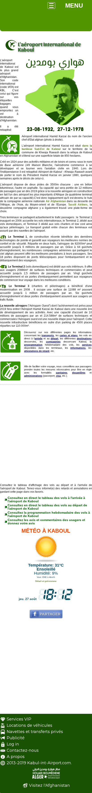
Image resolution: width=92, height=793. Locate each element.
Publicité (16, 737)
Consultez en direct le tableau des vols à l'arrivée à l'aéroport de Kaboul (46, 499)
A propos (16, 756)
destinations (84, 338)
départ (54, 338)
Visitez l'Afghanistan (49, 785)
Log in (13, 744)
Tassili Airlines (78, 204)
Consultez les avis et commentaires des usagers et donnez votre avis (46, 521)
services (87, 344)
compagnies (53, 341)
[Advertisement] (46, 435)
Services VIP (19, 719)
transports (48, 335)
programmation (33, 344)
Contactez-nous (23, 750)
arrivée (38, 338)
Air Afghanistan (56, 201)
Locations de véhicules (29, 725)
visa (58, 375)
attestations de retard (36, 351)
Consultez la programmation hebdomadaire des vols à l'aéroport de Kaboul (49, 514)
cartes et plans (68, 335)
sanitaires (61, 372)
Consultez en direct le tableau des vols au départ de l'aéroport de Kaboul (47, 506)
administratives (33, 375)
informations (78, 348)
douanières (78, 372)
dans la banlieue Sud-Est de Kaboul (57, 147)
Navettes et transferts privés (35, 731)
